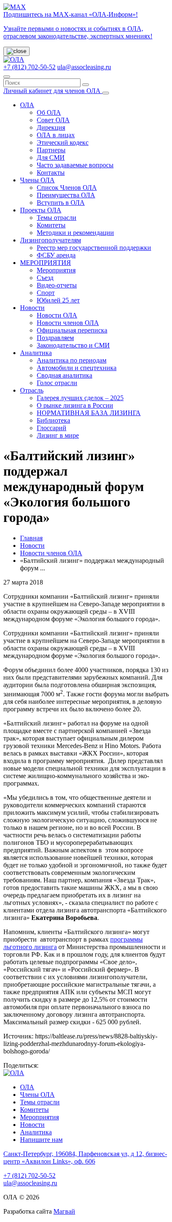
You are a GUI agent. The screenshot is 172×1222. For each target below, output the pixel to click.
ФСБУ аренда (56, 255)
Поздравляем (55, 337)
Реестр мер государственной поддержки (94, 247)
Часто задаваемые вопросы (75, 165)
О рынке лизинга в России (75, 405)
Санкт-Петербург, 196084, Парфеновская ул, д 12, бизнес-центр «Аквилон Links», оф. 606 (85, 1157)
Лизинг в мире (58, 435)
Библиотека (53, 420)
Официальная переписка (72, 330)
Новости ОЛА (57, 315)
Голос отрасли (57, 382)
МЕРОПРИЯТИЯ (45, 262)
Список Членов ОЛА (67, 187)
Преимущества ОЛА (66, 195)
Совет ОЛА (53, 119)
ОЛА (27, 104)
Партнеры (51, 150)
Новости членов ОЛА (68, 322)
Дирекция (51, 127)
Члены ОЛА (37, 180)
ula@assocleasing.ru (84, 67)
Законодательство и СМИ (73, 345)
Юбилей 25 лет (58, 300)
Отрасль (31, 390)
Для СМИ (51, 157)
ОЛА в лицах (56, 135)
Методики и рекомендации (75, 232)
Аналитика (36, 352)
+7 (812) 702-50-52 (29, 67)
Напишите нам (41, 1139)
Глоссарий (51, 427)
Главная (31, 538)
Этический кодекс (63, 142)
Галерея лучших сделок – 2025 (80, 397)
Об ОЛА (49, 112)
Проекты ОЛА (40, 210)
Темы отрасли (56, 217)
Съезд (45, 277)
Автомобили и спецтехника (76, 367)
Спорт (46, 292)
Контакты (51, 172)
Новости (32, 307)
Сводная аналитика (64, 375)
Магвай (64, 1211)
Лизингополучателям (50, 240)
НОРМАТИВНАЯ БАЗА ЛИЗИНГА (89, 412)
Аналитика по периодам (71, 360)
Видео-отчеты (57, 285)
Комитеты (51, 225)
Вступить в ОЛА (61, 202)
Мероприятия (56, 270)
